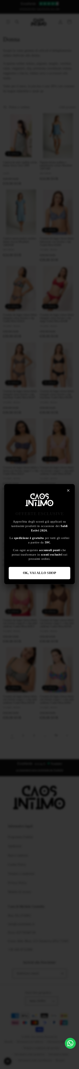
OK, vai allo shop (39, 573)
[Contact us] (70, 1043)
